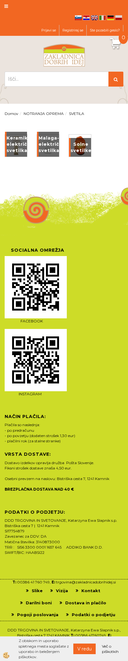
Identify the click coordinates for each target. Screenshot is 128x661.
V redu (84, 649)
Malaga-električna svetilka (49, 144)
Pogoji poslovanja (37, 614)
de (110, 17)
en (94, 17)
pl (118, 17)
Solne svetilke (81, 147)
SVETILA (76, 113)
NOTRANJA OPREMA (44, 113)
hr (86, 17)
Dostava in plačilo (85, 602)
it (102, 17)
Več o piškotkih (110, 649)
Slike (37, 590)
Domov (11, 113)
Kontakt (90, 590)
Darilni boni (39, 602)
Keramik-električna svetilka (17, 144)
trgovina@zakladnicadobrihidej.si (86, 582)
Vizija (62, 590)
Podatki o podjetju (93, 614)
